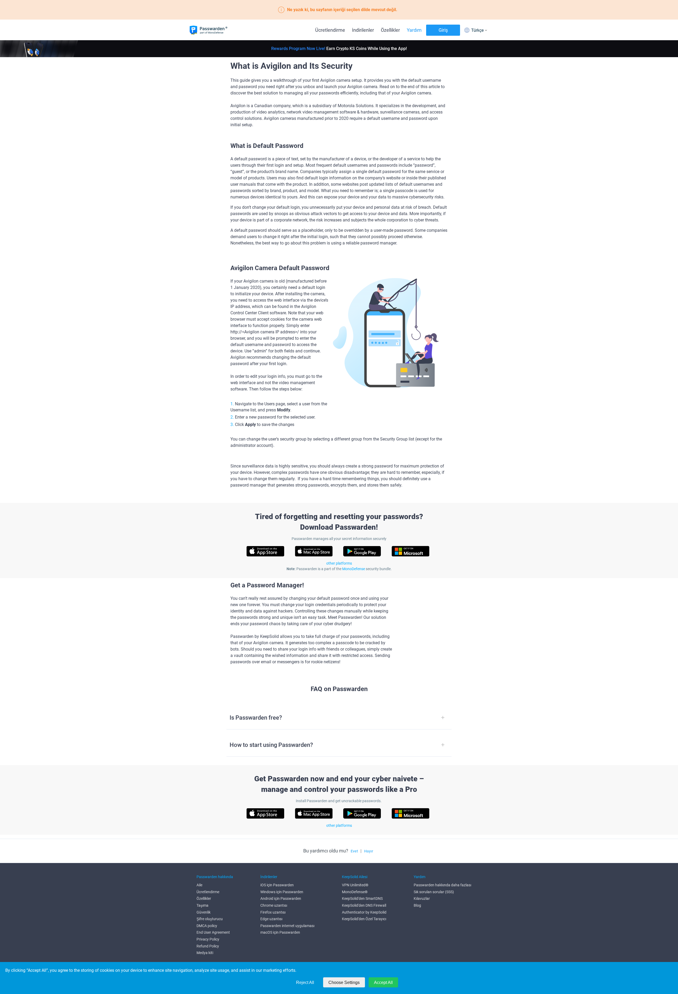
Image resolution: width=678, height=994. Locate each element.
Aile (199, 885)
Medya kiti (205, 953)
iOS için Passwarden (277, 885)
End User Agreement (213, 932)
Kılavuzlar (422, 898)
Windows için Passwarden (281, 892)
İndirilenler (363, 30)
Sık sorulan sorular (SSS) (434, 892)
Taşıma (202, 905)
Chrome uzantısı (273, 905)
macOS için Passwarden (280, 932)
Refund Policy (208, 946)
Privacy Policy (208, 939)
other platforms (339, 563)
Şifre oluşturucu (210, 919)
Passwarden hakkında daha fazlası (442, 885)
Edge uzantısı (271, 919)
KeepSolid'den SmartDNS (362, 898)
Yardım (414, 30)
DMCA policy (207, 926)
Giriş (443, 30)
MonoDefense (353, 569)
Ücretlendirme (330, 30)
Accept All (383, 982)
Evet (354, 851)
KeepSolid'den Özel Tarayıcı (364, 919)
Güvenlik (204, 912)
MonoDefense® (355, 892)
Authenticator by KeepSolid (364, 912)
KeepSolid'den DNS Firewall (364, 905)
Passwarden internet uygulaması (287, 926)
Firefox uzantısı (273, 912)
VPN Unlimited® (355, 885)
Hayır (368, 851)
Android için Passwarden (280, 898)
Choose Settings (344, 982)
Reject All (305, 982)
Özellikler (390, 30)
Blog (417, 905)
